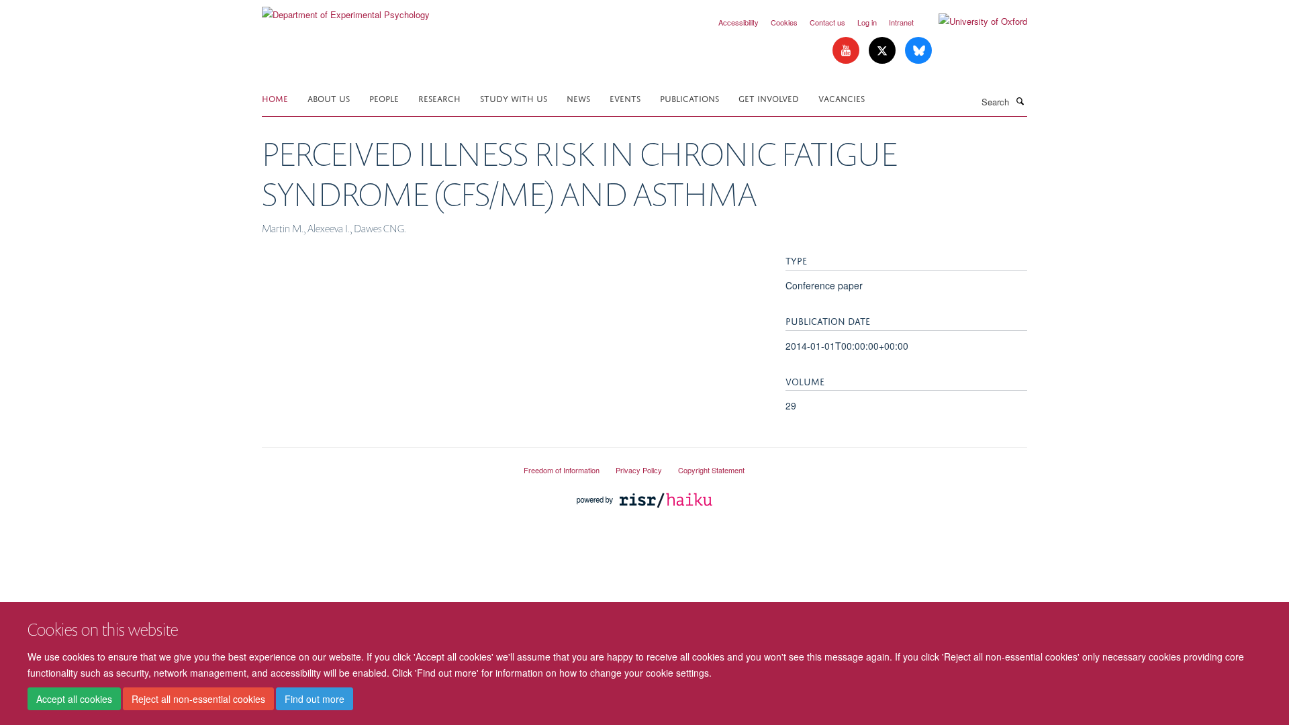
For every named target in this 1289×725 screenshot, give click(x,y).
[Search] (1019, 100)
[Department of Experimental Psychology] (346, 9)
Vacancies (841, 97)
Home (275, 97)
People (384, 97)
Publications (689, 97)
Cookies (784, 22)
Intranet (901, 22)
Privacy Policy (639, 470)
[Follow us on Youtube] (847, 50)
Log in (867, 22)
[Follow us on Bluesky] (918, 50)
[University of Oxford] (972, 21)
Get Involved (768, 97)
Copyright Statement (711, 470)
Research (439, 97)
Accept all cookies (74, 699)
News (578, 97)
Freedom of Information (562, 470)
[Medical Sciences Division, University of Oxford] (383, 464)
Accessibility (738, 22)
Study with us (513, 97)
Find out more (314, 699)
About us (328, 97)
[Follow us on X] (883, 50)
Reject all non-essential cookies (198, 699)
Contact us (827, 22)
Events (625, 97)
